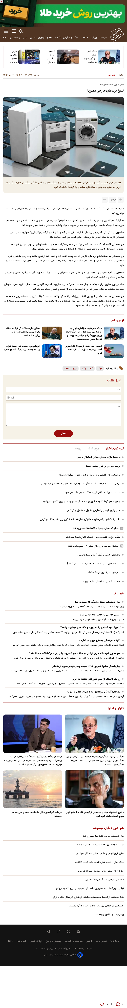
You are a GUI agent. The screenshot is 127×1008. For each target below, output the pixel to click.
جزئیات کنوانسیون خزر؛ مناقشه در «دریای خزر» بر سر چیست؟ (37, 814)
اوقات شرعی (36, 941)
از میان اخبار (117, 321)
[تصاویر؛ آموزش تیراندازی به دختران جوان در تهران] (68, 57)
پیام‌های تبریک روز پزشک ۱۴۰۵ (104, 572)
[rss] (78, 931)
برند (100, 368)
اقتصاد (58, 38)
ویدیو (25, 38)
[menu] (6, 31)
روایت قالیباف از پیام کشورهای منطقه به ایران (96, 679)
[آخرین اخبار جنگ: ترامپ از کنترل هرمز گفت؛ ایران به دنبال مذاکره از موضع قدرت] (114, 351)
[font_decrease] (105, 200)
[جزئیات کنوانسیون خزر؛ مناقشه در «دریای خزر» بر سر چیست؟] (32, 789)
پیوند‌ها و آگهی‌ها (73, 941)
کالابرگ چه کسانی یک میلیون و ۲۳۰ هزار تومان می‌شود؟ (90, 627)
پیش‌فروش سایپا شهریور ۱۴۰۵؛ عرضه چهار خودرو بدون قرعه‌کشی (86, 666)
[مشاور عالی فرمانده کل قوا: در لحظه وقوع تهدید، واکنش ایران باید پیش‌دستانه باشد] (52, 333)
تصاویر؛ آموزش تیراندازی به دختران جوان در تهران (50, 57)
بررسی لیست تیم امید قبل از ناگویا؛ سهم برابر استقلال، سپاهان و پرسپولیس (80, 484)
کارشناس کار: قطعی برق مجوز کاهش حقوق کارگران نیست (90, 475)
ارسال (63, 434)
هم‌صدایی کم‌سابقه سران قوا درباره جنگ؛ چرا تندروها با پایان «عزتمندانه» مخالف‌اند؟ (74, 653)
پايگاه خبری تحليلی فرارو (57, 949)
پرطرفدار (93, 448)
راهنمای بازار (14, 38)
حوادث (85, 38)
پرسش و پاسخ (53, 941)
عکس (33, 38)
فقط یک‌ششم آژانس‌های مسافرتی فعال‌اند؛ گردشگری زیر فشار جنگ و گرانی (80, 519)
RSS (10, 941)
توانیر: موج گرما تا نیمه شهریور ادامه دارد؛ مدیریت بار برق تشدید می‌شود (82, 501)
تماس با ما (101, 941)
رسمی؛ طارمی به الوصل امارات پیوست (100, 581)
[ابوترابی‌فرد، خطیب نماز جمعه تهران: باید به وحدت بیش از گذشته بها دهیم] (52, 351)
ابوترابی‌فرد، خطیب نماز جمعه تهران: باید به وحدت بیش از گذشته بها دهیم (22, 348)
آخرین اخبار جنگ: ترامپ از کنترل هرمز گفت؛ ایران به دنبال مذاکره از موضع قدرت (83, 349)
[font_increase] (121, 200)
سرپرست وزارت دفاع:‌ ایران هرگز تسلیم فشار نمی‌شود (92, 493)
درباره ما (114, 941)
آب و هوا (21, 941)
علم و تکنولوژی (45, 38)
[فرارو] (116, 34)
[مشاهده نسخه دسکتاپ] (14, 31)
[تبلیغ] (63, 13)
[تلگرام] (49, 931)
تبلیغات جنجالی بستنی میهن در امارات (99, 640)
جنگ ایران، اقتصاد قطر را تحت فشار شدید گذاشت (93, 537)
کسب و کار (87, 368)
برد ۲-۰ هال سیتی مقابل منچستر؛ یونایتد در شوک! (94, 564)
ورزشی (94, 38)
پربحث (77, 448)
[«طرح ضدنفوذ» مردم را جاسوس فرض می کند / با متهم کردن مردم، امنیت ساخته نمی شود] (94, 789)
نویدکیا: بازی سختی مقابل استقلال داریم (99, 457)
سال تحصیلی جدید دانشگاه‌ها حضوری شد (96, 528)
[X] (68, 931)
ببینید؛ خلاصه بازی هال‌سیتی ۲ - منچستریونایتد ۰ (92, 546)
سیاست (103, 38)
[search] (21, 31)
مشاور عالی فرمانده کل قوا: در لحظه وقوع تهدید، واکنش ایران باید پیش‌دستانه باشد (23, 332)
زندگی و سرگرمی (71, 38)
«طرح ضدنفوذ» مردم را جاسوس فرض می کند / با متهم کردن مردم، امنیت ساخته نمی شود (95, 814)
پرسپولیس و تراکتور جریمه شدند (103, 466)
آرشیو (89, 941)
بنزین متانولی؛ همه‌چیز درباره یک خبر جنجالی (12, 57)
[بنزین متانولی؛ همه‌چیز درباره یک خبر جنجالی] (29, 57)
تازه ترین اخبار (115, 448)
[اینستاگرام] (59, 931)
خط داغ (119, 594)
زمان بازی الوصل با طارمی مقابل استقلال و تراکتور (94, 510)
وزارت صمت (70, 368)
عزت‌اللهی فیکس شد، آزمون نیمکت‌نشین (99, 555)
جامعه (3, 38)
